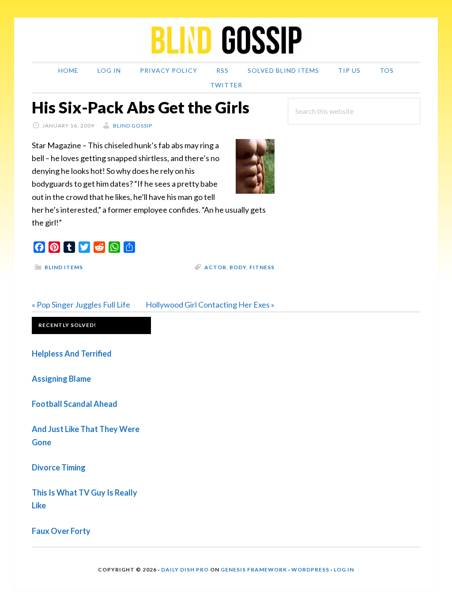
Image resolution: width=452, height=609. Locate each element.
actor (215, 267)
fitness (262, 267)
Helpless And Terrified (72, 353)
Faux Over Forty (61, 531)
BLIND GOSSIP (226, 39)
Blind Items (64, 267)
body (238, 267)
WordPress (310, 569)
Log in (344, 569)
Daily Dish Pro (185, 569)
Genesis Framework (254, 569)
